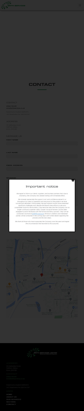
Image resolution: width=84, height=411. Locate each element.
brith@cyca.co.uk (38, 213)
